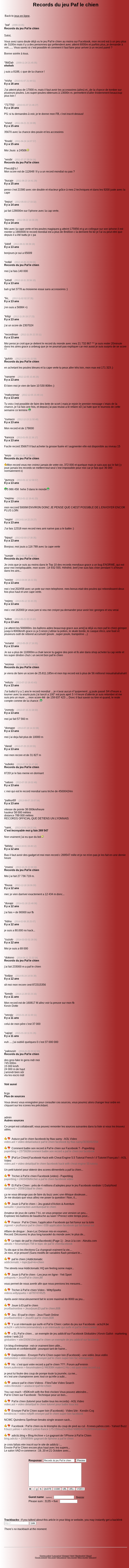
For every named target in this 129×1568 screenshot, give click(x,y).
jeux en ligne (22, 15)
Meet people (83, 1557)
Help (72, 1556)
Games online (45, 1556)
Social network (41, 1557)
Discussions (61, 1557)
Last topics (56, 1556)
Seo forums (72, 1557)
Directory (92, 1557)
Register (80, 1497)
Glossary (65, 1556)
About (89, 1556)
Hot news (51, 1557)
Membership (80, 1556)
